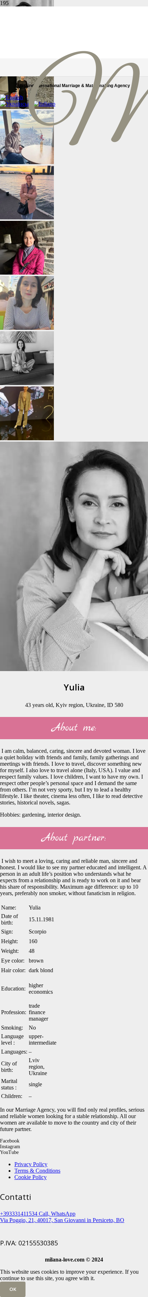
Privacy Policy (30, 1164)
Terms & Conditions (37, 1171)
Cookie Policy (30, 1177)
